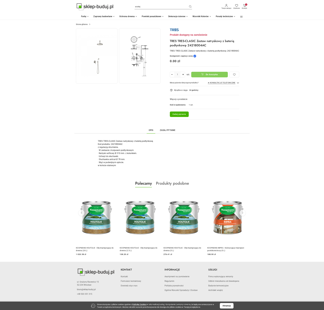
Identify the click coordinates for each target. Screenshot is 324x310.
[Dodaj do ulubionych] (234, 74)
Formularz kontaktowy (131, 281)
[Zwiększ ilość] (183, 74)
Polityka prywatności (174, 285)
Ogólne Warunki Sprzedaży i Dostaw (181, 290)
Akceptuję (226, 306)
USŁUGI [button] (212, 270)
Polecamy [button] (143, 183)
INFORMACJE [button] (172, 270)
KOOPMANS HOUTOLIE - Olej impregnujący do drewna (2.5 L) (138, 249)
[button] (201, 16)
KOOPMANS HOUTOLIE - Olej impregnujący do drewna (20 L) (95, 249)
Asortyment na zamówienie (177, 276)
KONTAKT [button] (126, 270)
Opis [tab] (151, 130)
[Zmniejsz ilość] (172, 74)
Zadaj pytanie (179, 114)
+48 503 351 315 (84, 294)
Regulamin (169, 281)
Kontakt (124, 276)
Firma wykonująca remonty (220, 276)
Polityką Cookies (139, 304)
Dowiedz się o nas (129, 285)
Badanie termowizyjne (218, 285)
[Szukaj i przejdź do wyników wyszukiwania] (190, 7)
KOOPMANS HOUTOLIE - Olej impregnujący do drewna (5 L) (182, 249)
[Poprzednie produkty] (81, 213)
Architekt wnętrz (215, 290)
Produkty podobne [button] (172, 183)
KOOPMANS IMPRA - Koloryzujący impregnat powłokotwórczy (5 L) (225, 249)
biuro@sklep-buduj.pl (86, 289)
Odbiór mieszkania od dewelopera (223, 281)
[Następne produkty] (242, 213)
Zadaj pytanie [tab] (167, 130)
